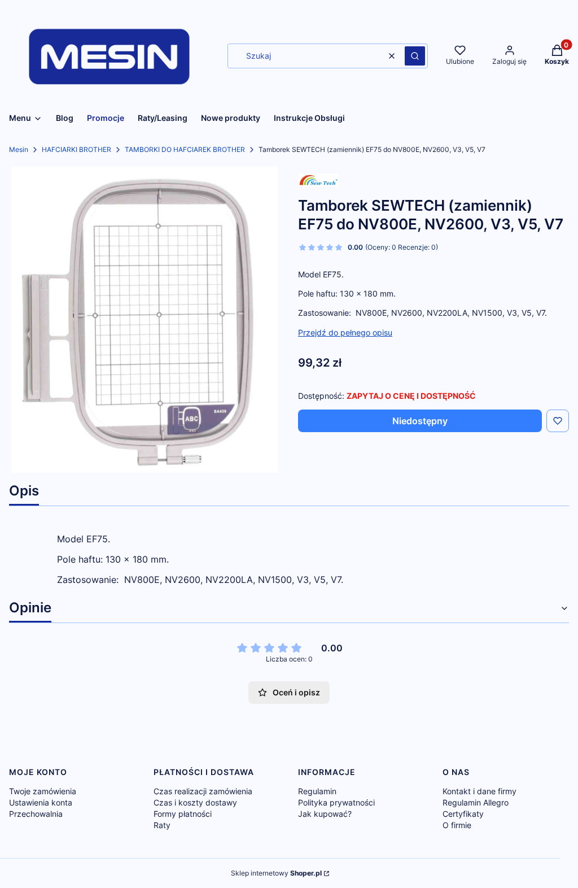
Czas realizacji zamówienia (203, 791)
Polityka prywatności (336, 802)
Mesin (18, 149)
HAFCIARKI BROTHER (76, 149)
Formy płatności (183, 814)
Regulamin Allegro (476, 802)
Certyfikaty (463, 814)
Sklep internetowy (276, 873)
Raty (162, 825)
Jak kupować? (325, 814)
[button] (415, 56)
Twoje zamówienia (42, 791)
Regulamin (317, 791)
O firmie (457, 825)
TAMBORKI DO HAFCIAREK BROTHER (185, 149)
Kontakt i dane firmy (479, 791)
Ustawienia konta (40, 802)
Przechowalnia (36, 814)
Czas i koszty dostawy (195, 802)
